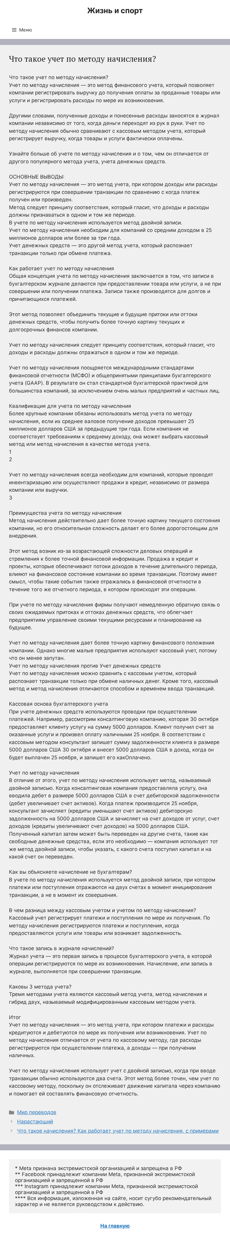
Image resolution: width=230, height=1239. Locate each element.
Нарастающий (35, 1122)
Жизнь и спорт (115, 10)
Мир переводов (36, 1112)
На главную (115, 1226)
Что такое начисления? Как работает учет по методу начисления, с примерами (118, 1131)
